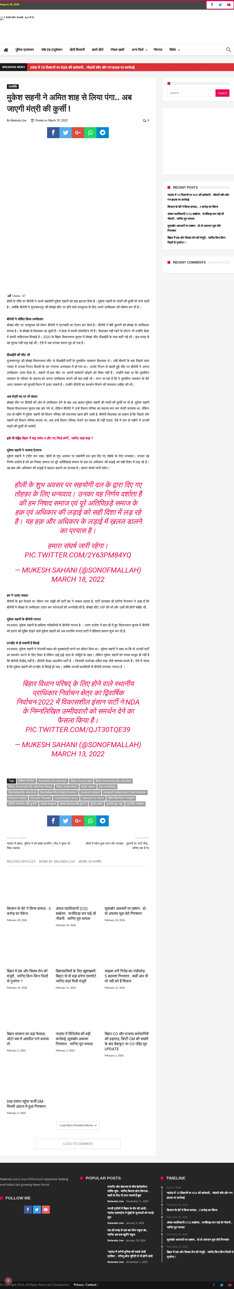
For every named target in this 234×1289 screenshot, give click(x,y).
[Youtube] (228, 5)
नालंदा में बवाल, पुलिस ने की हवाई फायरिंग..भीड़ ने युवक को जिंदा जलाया (38, 855)
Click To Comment (78, 1155)
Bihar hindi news (66, 798)
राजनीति (13, 86)
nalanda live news (93, 810)
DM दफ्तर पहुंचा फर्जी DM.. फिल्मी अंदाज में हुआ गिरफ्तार (26, 1116)
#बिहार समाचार (26, 792)
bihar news (88, 798)
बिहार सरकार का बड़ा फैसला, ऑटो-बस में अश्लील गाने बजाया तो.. (28, 1050)
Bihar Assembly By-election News (30, 798)
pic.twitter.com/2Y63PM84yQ (78, 561)
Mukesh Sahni (17, 810)
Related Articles (21, 873)
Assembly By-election (52, 792)
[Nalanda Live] (17, 16)
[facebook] (53, 132)
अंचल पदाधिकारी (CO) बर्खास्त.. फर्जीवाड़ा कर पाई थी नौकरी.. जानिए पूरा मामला (76, 925)
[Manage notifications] (8, 1280)
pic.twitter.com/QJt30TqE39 (78, 741)
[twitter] (65, 132)
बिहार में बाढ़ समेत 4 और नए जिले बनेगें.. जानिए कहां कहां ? (57, 438)
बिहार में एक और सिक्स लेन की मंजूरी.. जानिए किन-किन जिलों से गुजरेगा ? (27, 988)
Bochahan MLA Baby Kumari (58, 804)
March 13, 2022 (77, 765)
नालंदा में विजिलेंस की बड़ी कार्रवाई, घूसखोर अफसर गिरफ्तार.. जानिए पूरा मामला (74, 1050)
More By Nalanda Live (57, 873)
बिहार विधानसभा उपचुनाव (121, 810)
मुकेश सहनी (96, 815)
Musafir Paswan (40, 810)
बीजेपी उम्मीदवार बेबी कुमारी (22, 815)
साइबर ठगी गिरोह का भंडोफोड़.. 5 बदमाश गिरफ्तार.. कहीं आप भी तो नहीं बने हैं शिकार (126, 988)
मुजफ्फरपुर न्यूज (114, 815)
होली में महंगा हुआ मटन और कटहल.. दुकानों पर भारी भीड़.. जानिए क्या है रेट (117, 855)
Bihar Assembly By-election (113, 792)
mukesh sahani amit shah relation (125, 804)
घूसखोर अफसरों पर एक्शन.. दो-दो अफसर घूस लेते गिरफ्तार (126, 923)
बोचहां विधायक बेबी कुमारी (73, 815)
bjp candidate (107, 798)
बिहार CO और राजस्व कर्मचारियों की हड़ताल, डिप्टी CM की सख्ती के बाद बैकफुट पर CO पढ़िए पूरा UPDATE (127, 1053)
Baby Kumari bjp (81, 792)
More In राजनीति (90, 873)
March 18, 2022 (77, 585)
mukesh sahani (90, 804)
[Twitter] (220, 5)
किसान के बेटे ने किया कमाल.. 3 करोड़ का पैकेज (29, 923)
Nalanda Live (18, 120)
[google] (78, 132)
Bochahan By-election (22, 804)
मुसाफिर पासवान (135, 815)
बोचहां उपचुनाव (48, 815)
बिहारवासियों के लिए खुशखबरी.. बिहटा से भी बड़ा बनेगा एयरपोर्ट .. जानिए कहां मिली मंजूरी (77, 988)
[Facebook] (211, 5)
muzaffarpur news (66, 810)
